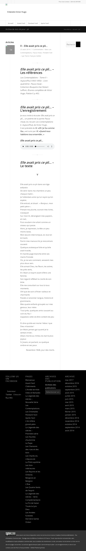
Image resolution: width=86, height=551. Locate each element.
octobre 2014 (71, 424)
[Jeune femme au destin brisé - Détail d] (10, 49)
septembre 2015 (72, 389)
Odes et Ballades (32, 392)
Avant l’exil (21, 23)
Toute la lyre (31, 506)
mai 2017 (69, 380)
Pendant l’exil (33, 23)
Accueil (10, 23)
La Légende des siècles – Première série (32, 430)
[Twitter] (6, 1)
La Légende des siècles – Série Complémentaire (32, 496)
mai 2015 (69, 402)
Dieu (27, 509)
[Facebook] (9, 1)
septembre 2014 (72, 427)
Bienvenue (30, 380)
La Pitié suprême (32, 462)
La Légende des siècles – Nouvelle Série (32, 399)
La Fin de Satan (32, 503)
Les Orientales (31, 411)
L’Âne (27, 484)
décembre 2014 (72, 418)
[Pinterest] (16, 1)
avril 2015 (69, 405)
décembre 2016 (72, 383)
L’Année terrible (32, 389)
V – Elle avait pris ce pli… (34, 45)
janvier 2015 (70, 414)
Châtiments (30, 386)
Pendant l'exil (47, 53)
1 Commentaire (37, 49)
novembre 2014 (72, 421)
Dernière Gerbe (32, 518)
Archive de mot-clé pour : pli (17, 29)
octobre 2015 (71, 386)
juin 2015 (69, 399)
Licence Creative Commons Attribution (62, 535)
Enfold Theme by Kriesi (38, 548)
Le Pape (28, 443)
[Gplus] (13, 1)
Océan (28, 522)
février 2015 (70, 411)
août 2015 (69, 392)
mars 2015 (70, 408)
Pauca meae (37, 53)
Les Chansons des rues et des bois (32, 449)
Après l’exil (45, 23)
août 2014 (69, 430)
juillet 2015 (70, 396)
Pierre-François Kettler (33, 56)
